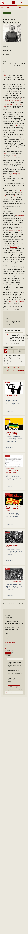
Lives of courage (17, 7)
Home (2, 7)
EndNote (6, 370)
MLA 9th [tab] (20, 351)
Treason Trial (20, 215)
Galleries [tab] (8, 655)
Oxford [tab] (16, 351)
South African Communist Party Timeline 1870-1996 (12, 470)
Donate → (8, 604)
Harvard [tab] (10, 351)
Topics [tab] (14, 652)
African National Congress (16, 301)
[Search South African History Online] (13, 2)
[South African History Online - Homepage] (2, 2)
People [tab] (8, 652)
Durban (17, 125)
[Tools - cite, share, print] (17, 2)
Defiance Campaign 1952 (12, 546)
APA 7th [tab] (6, 351)
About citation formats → (18, 370)
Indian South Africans (13, 582)
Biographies (8, 7)
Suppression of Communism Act (14, 196)
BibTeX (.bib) (11, 367)
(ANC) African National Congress (12, 638)
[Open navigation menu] (25, 2)
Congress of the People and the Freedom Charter (14, 508)
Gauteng (5, 75)
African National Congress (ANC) (11, 433)
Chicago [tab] (25, 351)
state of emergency (14, 230)
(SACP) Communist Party (11, 642)
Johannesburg (8, 73)
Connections (7, 58)
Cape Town (13, 247)
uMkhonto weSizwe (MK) (13, 396)
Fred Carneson (7, 153)
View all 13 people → (10, 692)
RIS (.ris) (20, 367)
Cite (17, 58)
